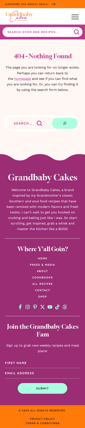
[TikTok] (57, 306)
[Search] (65, 123)
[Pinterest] (35, 306)
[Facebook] (20, 306)
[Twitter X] (42, 306)
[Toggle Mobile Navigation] (75, 17)
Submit (42, 388)
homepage (22, 79)
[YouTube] (49, 306)
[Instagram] (27, 306)
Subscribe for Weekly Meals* (27, 4)
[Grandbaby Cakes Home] (19, 17)
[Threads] (64, 306)
